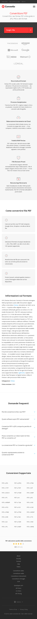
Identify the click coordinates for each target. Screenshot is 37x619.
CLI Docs (18, 591)
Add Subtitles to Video (14, 1)
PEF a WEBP (30, 512)
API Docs (18, 588)
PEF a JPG (5, 483)
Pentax (16, 305)
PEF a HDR (17, 522)
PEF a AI (16, 497)
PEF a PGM (17, 493)
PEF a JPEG (17, 483)
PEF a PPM (17, 512)
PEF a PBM (5, 512)
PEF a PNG (30, 483)
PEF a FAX (17, 517)
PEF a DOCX (5, 493)
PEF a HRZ (30, 522)
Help (18, 564)
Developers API (18, 585)
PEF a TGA (17, 502)
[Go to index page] (8, 6)
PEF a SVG (30, 502)
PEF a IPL (5, 527)
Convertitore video (18, 571)
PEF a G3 (4, 522)
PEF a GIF (30, 488)
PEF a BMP (30, 493)
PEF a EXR (5, 517)
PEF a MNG (30, 527)
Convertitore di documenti (18, 576)
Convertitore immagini (18, 579)
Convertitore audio (18, 573)
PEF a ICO (17, 507)
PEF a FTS (30, 517)
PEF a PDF (17, 488)
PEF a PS (4, 497)
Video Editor (5, 1)
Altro (23, 1)
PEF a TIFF (5, 488)
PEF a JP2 (30, 497)
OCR (18, 581)
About (18, 556)
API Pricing (18, 593)
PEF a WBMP (6, 502)
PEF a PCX (5, 507)
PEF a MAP (17, 527)
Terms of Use (13, 609)
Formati (18, 561)
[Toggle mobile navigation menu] (34, 6)
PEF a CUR (30, 507)
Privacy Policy (24, 609)
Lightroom (21, 373)
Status (18, 567)
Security (18, 558)
